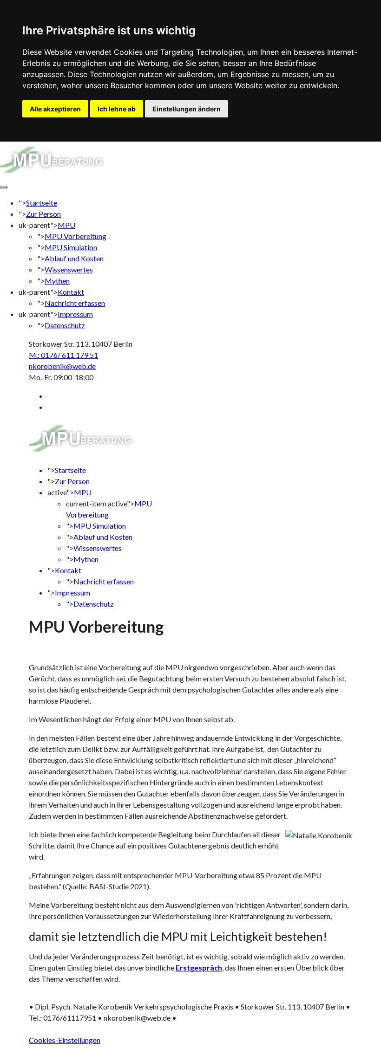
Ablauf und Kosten (74, 258)
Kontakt (71, 291)
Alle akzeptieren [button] (55, 109)
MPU (66, 224)
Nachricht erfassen (75, 302)
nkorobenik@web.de (62, 366)
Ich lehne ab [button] (117, 109)
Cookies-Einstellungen (64, 1040)
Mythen (57, 280)
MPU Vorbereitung (75, 236)
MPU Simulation (71, 247)
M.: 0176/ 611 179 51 (63, 354)
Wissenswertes (69, 269)
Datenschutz (65, 325)
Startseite (41, 202)
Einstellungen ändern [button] (186, 109)
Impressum (75, 314)
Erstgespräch (199, 967)
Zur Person (43, 213)
